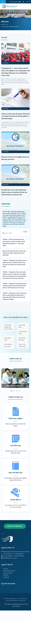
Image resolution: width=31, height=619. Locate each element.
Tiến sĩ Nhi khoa (7, 339)
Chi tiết (25, 231)
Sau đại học (5, 26)
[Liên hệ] (20, 1)
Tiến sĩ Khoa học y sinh (8, 345)
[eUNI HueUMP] (27, 1)
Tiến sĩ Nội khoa (22, 326)
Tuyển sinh (6, 577)
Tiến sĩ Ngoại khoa (23, 332)
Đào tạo (5, 24)
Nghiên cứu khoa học (9, 570)
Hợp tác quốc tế (8, 573)
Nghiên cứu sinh (14, 26)
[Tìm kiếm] (29, 1)
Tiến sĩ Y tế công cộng (22, 345)
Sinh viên (6, 575)
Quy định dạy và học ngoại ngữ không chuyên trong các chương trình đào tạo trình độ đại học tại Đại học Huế (14, 192)
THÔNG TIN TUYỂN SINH (14, 526)
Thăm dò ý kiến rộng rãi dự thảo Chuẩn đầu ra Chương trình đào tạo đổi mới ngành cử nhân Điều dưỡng (15, 116)
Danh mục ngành (15, 418)
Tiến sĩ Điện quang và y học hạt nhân (8, 327)
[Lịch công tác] (23, 1)
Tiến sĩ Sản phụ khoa (22, 339)
